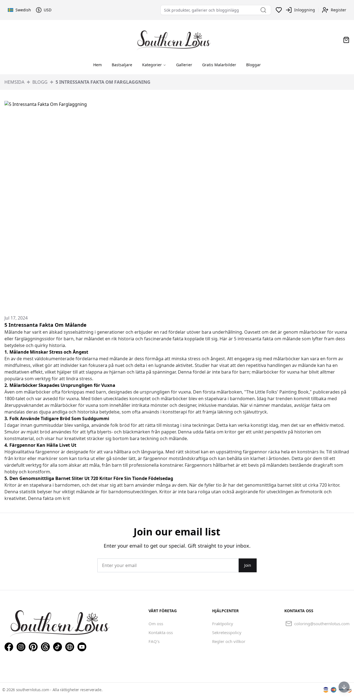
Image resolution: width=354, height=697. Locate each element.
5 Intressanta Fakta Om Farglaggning (103, 82)
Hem (97, 64)
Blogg (40, 82)
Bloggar (253, 64)
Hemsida (14, 82)
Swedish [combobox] (22, 9)
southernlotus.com (33, 689)
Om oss (156, 623)
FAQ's (154, 641)
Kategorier (152, 64)
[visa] (326, 690)
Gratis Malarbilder (219, 64)
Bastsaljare (122, 64)
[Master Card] (333, 690)
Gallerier (184, 64)
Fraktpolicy (222, 623)
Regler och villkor (228, 641)
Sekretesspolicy (226, 632)
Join (247, 565)
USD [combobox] (47, 9)
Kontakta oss (161, 632)
